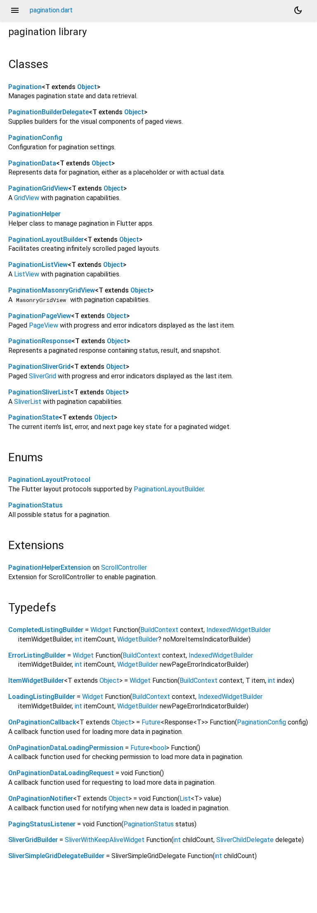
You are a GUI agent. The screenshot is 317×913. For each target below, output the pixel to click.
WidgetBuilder (137, 639)
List (185, 798)
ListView (26, 274)
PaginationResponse (39, 341)
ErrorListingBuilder (37, 655)
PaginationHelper (34, 214)
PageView (43, 325)
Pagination (25, 87)
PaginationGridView (38, 188)
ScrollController (124, 567)
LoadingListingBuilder (41, 697)
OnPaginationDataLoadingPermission (65, 748)
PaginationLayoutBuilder (46, 239)
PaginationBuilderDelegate (48, 112)
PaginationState (33, 417)
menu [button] (15, 10)
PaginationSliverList (39, 392)
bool (159, 748)
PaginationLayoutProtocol (49, 480)
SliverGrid (42, 376)
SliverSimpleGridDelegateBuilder (56, 856)
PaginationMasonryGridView (51, 290)
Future (151, 722)
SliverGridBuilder (33, 840)
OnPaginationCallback (42, 722)
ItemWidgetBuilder (36, 680)
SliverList (27, 402)
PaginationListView (38, 265)
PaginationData (32, 163)
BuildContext (159, 630)
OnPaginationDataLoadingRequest (61, 773)
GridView (26, 198)
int (78, 639)
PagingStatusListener (42, 824)
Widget (100, 630)
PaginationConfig (35, 138)
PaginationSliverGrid (39, 366)
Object (87, 87)
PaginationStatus (35, 505)
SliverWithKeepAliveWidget (104, 840)
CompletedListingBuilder (45, 630)
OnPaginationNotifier (40, 798)
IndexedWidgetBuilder (238, 630)
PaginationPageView (39, 316)
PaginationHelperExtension (49, 567)
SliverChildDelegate (245, 840)
